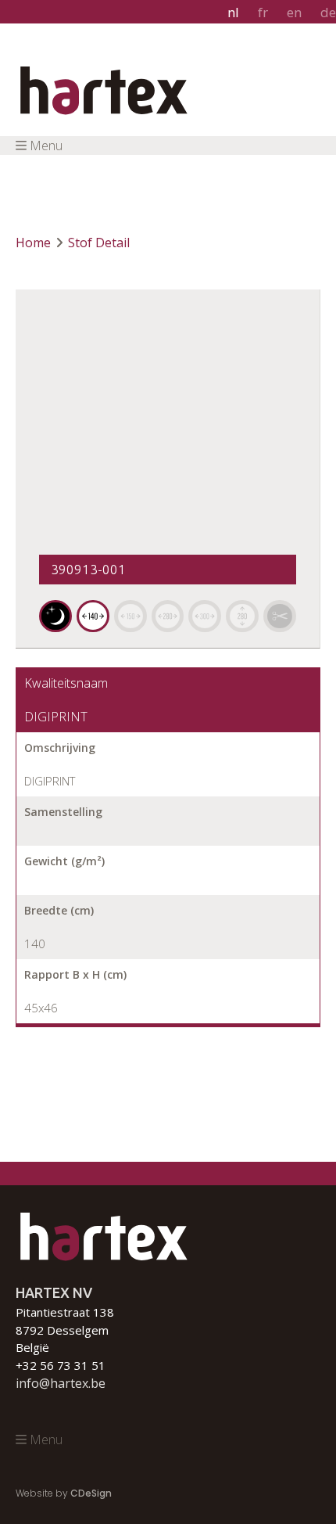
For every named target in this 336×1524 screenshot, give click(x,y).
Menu (46, 145)
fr (263, 12)
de (328, 12)
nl (233, 12)
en (294, 12)
